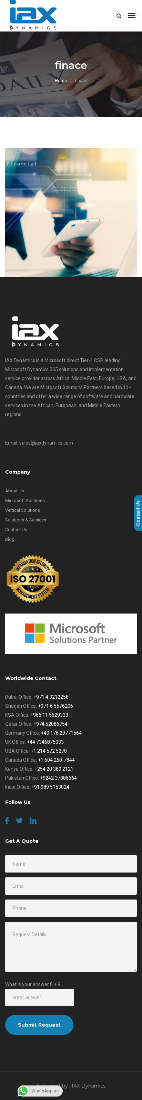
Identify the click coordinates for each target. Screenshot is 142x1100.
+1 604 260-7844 (56, 760)
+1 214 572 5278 (49, 751)
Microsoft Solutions (25, 500)
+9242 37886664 (58, 778)
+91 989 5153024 (50, 787)
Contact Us (16, 529)
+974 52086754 (50, 724)
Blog (9, 539)
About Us (14, 490)
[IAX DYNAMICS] (33, 15)
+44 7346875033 (45, 742)
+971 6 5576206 (55, 706)
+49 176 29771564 (61, 733)
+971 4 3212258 (51, 697)
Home (61, 80)
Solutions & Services (25, 519)
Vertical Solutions (22, 510)
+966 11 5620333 (49, 715)
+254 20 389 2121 (53, 769)
